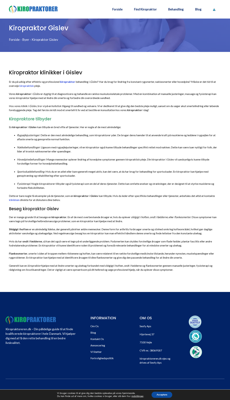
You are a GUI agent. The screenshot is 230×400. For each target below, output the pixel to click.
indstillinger (137, 396)
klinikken (14, 199)
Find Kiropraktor (145, 9)
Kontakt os (97, 338)
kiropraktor (67, 81)
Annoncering (97, 345)
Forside (117, 9)
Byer (25, 39)
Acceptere (162, 394)
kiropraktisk (26, 85)
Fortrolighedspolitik (102, 358)
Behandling (176, 9)
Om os (94, 326)
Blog (198, 9)
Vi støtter (96, 351)
